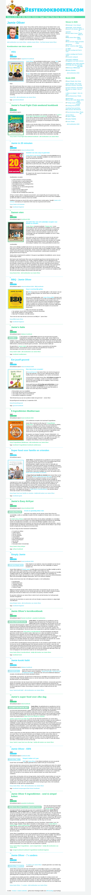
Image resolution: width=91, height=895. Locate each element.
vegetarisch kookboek (27, 58)
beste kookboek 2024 (27, 561)
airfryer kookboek (18, 549)
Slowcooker (70, 17)
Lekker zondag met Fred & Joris (74, 54)
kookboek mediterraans (19, 354)
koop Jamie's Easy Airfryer (17, 546)
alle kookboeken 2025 (73, 124)
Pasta (53, 17)
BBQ (23, 17)
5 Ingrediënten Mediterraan (25, 411)
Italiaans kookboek (26, 334)
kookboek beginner (18, 207)
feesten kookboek (26, 618)
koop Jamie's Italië (15, 351)
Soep (57, 17)
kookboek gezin (17, 495)
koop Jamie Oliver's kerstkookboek (20, 652)
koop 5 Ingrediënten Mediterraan (19, 442)
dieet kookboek (25, 703)
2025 (19, 17)
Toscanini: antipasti (72, 59)
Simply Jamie (18, 554)
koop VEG (13, 97)
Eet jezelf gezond (20, 359)
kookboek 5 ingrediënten (20, 445)
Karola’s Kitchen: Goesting (74, 87)
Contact (14, 890)
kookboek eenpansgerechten (21, 788)
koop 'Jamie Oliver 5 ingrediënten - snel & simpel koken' (26, 846)
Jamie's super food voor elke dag (41, 476)
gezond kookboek (18, 405)
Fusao (73, 121)
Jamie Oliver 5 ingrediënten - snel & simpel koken (34, 795)
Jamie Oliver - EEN (21, 749)
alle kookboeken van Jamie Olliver (34, 690)
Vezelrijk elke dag (79, 65)
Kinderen (35, 17)
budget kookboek (18, 850)
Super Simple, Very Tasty (73, 83)
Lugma (73, 116)
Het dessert (77, 109)
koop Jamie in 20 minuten (17, 204)
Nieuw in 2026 (12, 17)
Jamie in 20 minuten (21, 143)
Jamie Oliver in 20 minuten (33, 155)
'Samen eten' (48, 226)
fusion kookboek (35, 788)
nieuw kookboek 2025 (27, 366)
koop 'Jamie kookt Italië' (17, 690)
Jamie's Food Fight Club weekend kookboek (34, 105)
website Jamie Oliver (33, 42)
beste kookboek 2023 (27, 418)
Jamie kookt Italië (20, 660)
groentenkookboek (18, 99)
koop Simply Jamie (15, 603)
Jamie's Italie (18, 327)
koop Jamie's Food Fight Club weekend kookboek (24, 136)
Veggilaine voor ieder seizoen (75, 63)
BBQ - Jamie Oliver (21, 279)
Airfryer (62, 17)
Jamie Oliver (29, 61)
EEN (24, 761)
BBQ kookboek (39, 286)
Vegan (47, 17)
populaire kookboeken (38, 618)
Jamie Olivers (30, 226)
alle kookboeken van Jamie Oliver (16, 42)
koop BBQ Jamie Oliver (16, 319)
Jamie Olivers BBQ (48, 297)
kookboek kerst (17, 654)
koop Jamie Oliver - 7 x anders (18, 885)
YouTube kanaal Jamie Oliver (48, 42)
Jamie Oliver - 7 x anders (24, 855)
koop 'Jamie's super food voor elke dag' (21, 742)
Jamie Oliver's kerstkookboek (38, 489)
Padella (73, 119)
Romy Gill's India (80, 100)
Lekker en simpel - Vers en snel (74, 93)
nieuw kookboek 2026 (27, 150)
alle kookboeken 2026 (73, 73)
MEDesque (76, 67)
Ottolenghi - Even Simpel (73, 27)
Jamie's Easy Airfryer (22, 501)
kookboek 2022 (25, 755)
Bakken (28, 17)
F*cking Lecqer (78, 103)
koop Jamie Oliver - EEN (17, 785)
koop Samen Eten (15, 273)
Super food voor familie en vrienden (30, 450)
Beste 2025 (70, 78)
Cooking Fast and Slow (73, 108)
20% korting (49, 890)
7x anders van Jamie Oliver (34, 864)
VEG (13, 52)
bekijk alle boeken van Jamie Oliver (44, 493)
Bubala (73, 70)
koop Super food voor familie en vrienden (21, 493)
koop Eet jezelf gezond (16, 403)
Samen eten (17, 212)
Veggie (42, 17)
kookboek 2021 (25, 219)
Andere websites (22, 890)
